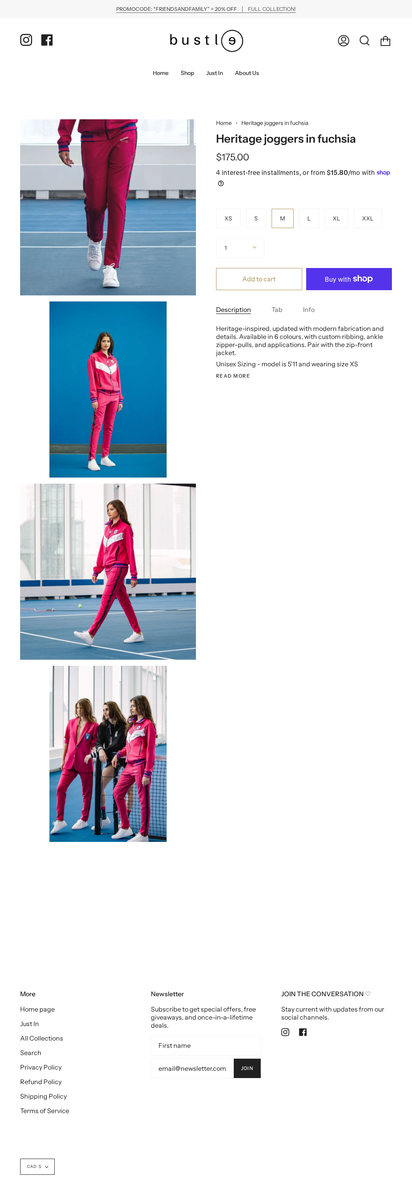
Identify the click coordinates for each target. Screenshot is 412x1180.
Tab (277, 309)
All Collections (41, 1038)
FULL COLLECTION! (206, 9)
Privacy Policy (41, 1067)
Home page (37, 1009)
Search (30, 1053)
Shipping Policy (43, 1096)
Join (247, 1068)
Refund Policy (41, 1082)
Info (309, 309)
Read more (233, 376)
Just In (29, 1024)
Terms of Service (44, 1111)
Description (233, 309)
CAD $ (34, 1166)
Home (224, 123)
